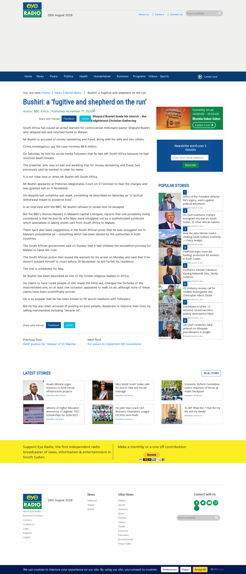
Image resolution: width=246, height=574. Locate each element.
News (40, 76)
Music (121, 513)
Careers (159, 14)
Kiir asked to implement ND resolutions (114, 344)
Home (28, 76)
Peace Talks (124, 543)
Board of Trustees (33, 515)
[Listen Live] (199, 77)
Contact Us (176, 14)
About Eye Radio (32, 511)
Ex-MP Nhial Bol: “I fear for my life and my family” (202, 409)
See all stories (211, 373)
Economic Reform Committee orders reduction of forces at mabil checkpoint (202, 387)
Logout (26, 537)
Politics (68, 76)
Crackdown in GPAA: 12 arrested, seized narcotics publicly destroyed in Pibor (198, 310)
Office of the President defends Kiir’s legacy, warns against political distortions (201, 200)
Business (123, 76)
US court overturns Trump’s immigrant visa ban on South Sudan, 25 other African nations (201, 218)
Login (26, 528)
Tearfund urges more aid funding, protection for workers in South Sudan (201, 255)
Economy (123, 530)
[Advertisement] (123, 46)
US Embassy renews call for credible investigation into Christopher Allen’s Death (199, 291)
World (91, 509)
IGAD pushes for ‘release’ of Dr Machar (49, 344)
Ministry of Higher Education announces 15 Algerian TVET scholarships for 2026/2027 (63, 411)
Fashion (122, 517)
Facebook (69, 118)
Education (123, 535)
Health (83, 76)
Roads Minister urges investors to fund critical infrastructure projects (60, 387)
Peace (54, 76)
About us (144, 14)
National (92, 500)
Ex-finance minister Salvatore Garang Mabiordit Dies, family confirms (200, 273)
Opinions (123, 509)
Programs (139, 76)
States (91, 504)
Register (27, 532)
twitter (85, 118)
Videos (152, 76)
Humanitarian (102, 76)
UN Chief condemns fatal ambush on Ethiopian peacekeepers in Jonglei (197, 328)
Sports (164, 76)
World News (73, 93)
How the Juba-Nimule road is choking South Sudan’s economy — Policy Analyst (202, 236)
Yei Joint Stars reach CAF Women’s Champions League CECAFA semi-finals (132, 411)
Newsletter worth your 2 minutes (190, 147)
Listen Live (202, 125)
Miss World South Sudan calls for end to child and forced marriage (132, 387)
